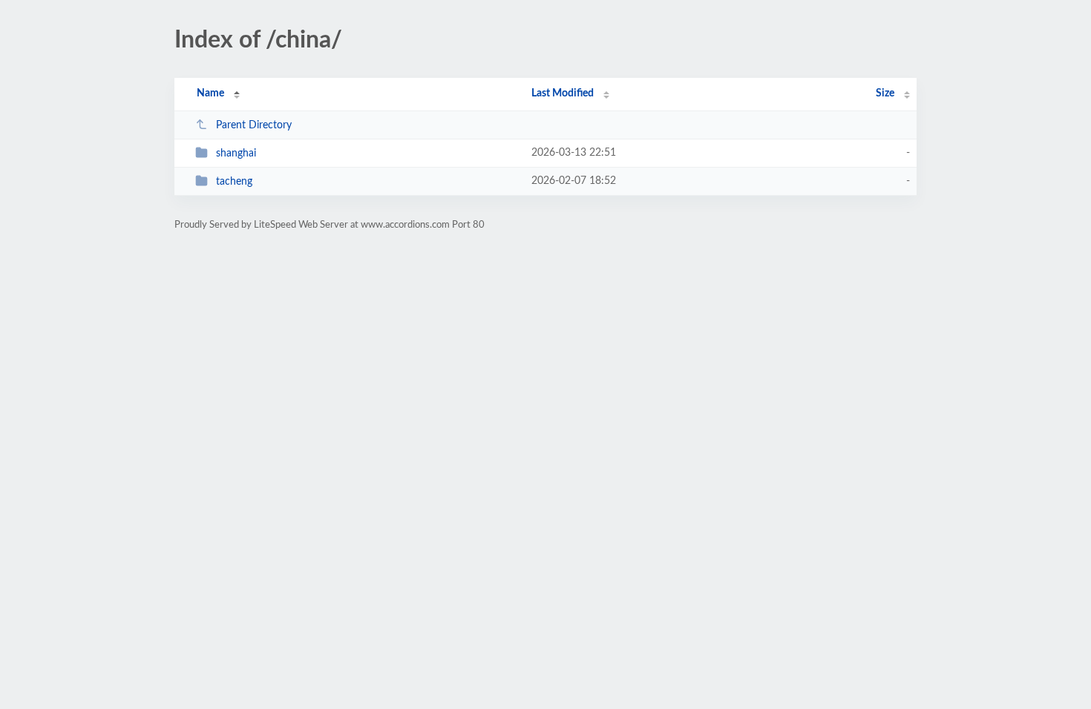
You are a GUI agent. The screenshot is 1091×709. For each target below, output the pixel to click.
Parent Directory (254, 125)
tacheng (234, 182)
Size (885, 93)
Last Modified (562, 93)
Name (210, 93)
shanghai (236, 153)
